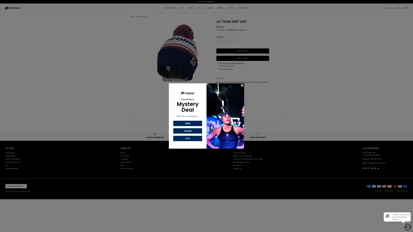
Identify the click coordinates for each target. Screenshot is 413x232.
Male (187, 123)
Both (188, 138)
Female (188, 131)
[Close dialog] (242, 85)
